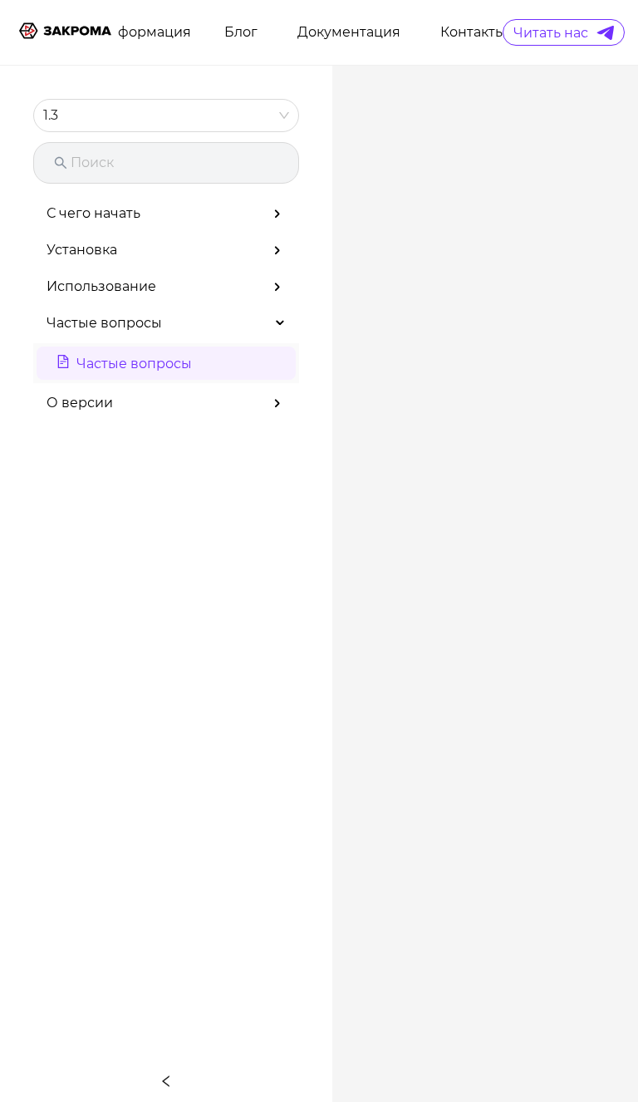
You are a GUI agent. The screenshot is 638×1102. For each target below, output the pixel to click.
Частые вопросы (104, 323)
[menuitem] (144, 32)
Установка (82, 250)
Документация (348, 32)
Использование (101, 286)
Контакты (473, 32)
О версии (80, 403)
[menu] (310, 32)
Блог (241, 32)
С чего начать (93, 213)
